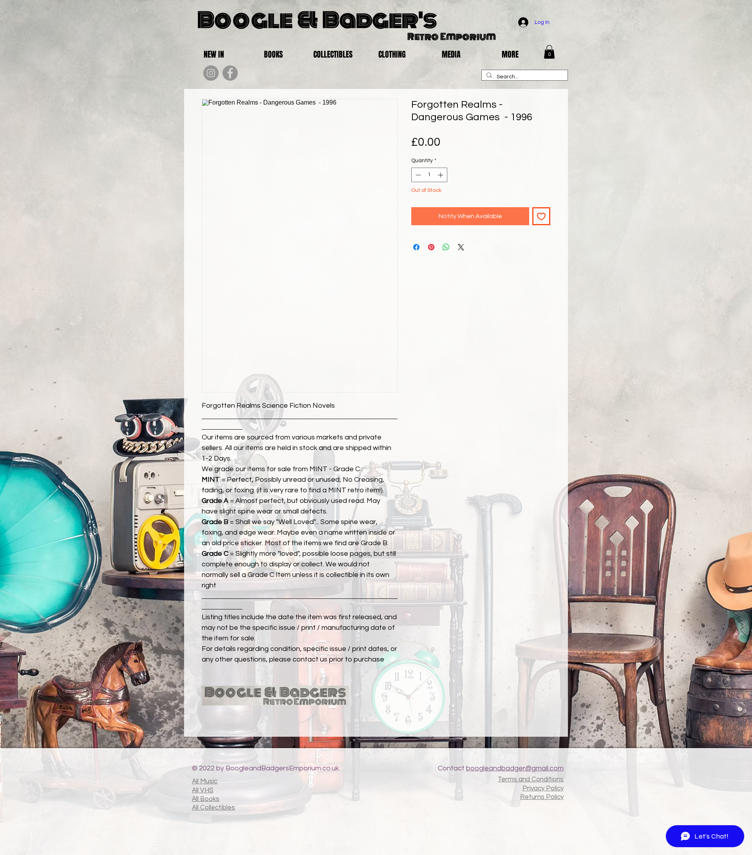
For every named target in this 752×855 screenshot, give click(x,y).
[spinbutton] (429, 175)
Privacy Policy (543, 788)
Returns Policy (542, 797)
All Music (204, 781)
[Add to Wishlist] (541, 216)
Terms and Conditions (531, 779)
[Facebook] (230, 73)
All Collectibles (213, 807)
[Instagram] (211, 73)
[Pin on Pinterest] (431, 247)
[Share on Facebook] (416, 247)
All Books (205, 799)
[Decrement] (417, 175)
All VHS (202, 790)
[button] (549, 52)
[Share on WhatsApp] (446, 247)
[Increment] (441, 175)
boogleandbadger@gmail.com (515, 768)
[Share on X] (461, 247)
